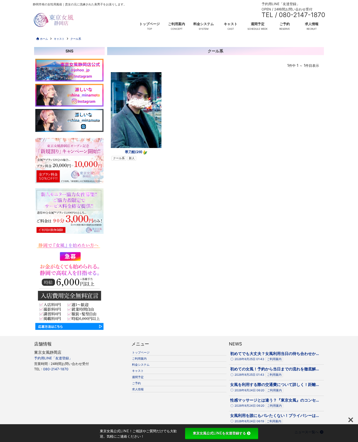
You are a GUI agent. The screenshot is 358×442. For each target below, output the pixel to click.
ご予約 (285, 24)
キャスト (230, 24)
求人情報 (312, 24)
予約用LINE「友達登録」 (281, 4)
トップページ (149, 24)
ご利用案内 (176, 24)
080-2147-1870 (55, 369)
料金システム (203, 24)
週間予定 (257, 24)
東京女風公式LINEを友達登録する (219, 433)
